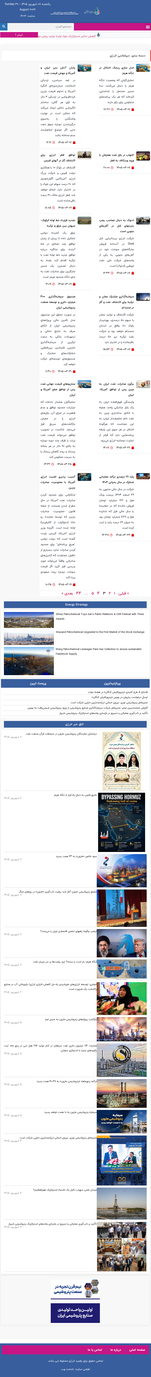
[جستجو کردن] (3, 26)
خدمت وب (67, 1369)
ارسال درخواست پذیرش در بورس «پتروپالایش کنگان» (120, 697)
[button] (148, 26)
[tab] (112, 683)
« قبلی (123, 593)
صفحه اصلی (137, 1350)
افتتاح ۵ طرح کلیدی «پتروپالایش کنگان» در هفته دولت (118, 692)
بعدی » (67, 593)
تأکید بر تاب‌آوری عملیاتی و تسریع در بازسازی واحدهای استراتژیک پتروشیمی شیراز (103, 713)
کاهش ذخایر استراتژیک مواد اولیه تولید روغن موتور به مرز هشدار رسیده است (59, 36)
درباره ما (115, 1350)
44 (78, 593)
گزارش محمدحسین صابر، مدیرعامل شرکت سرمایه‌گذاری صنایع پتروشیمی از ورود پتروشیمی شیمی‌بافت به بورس (88, 708)
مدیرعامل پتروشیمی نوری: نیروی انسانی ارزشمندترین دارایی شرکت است (109, 702)
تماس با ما (95, 1350)
